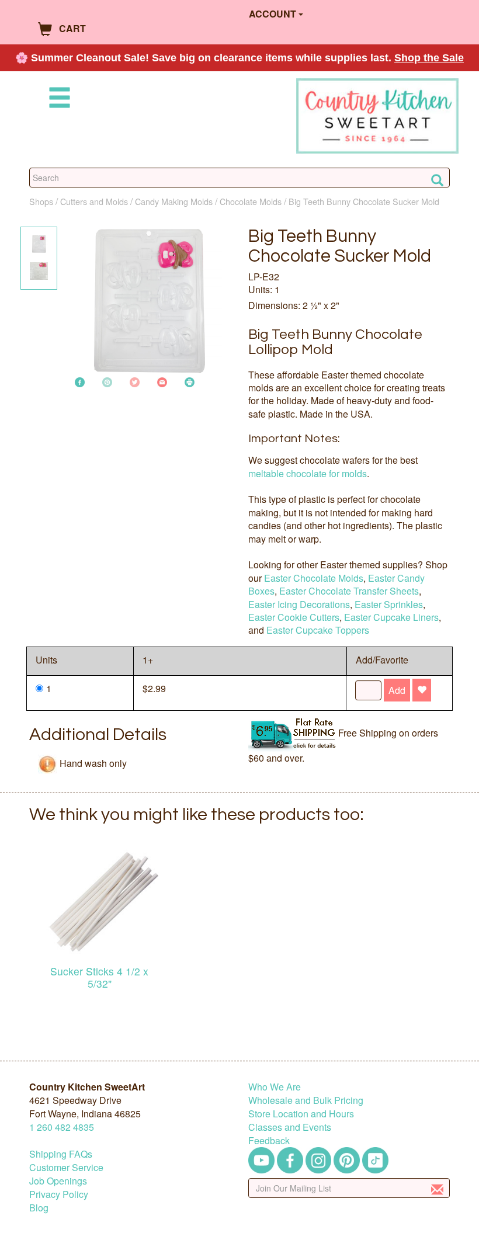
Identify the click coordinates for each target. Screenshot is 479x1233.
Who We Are (274, 1086)
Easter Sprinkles (389, 604)
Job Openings (58, 1180)
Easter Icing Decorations (299, 604)
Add (396, 690)
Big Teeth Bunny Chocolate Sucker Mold (364, 201)
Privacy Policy (58, 1194)
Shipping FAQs (60, 1154)
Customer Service (66, 1167)
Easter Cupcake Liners (391, 617)
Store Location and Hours (301, 1113)
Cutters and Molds (94, 201)
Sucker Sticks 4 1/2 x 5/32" (99, 977)
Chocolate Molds (251, 201)
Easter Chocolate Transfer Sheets (349, 591)
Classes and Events (289, 1127)
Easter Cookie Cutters (293, 617)
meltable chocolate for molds (307, 473)
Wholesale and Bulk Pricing (305, 1100)
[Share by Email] (162, 381)
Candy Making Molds (174, 201)
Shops (41, 201)
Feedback (269, 1140)
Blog (38, 1207)
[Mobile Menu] (57, 100)
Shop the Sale (429, 58)
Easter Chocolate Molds (313, 578)
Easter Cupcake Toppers (317, 630)
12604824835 (61, 1127)
